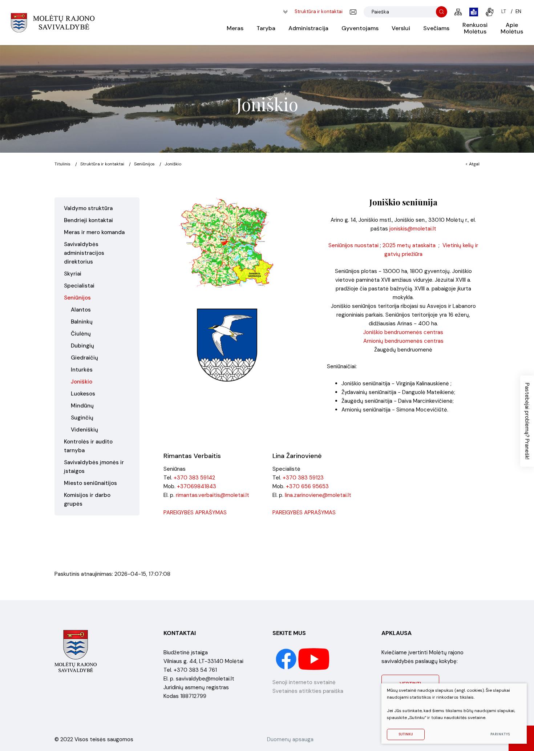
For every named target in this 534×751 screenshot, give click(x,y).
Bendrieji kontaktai (88, 220)
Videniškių (84, 429)
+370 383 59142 (194, 477)
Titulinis (62, 164)
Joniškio (81, 381)
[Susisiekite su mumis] (353, 12)
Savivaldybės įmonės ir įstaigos (94, 467)
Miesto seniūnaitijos (90, 483)
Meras (235, 28)
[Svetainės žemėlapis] (458, 12)
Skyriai (72, 273)
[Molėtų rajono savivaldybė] (52, 22)
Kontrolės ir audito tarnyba (88, 446)
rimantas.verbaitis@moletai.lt (212, 495)
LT (503, 11)
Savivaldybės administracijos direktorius (84, 253)
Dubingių (82, 345)
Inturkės (82, 369)
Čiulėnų (81, 333)
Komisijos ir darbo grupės (87, 499)
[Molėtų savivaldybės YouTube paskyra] (314, 658)
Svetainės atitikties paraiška (307, 691)
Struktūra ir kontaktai (319, 11)
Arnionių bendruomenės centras (403, 341)
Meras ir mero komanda (94, 232)
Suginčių (82, 417)
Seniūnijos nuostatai (353, 245)
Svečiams (436, 28)
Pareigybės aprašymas (195, 512)
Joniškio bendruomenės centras (403, 332)
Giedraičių (84, 357)
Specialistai (79, 285)
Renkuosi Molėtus (475, 28)
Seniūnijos (144, 164)
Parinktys (500, 734)
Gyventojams (360, 28)
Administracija (308, 28)
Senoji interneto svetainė (304, 682)
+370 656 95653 (307, 486)
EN (518, 11)
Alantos (81, 309)
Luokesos (83, 393)
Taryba (265, 28)
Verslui (401, 28)
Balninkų (82, 321)
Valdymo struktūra (88, 208)
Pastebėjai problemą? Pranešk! (527, 421)
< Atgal (472, 164)
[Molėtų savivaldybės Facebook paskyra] (286, 658)
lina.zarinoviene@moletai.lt (318, 495)
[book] (473, 12)
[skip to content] (285, 12)
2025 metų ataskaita (409, 245)
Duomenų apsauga (290, 739)
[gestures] (489, 12)
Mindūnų (82, 405)
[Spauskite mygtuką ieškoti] (441, 11)
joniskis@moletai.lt (412, 228)
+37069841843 (196, 486)
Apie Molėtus (512, 28)
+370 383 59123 (303, 477)
